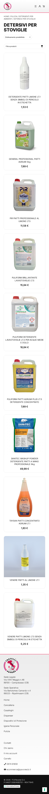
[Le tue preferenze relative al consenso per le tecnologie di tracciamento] (44, 789)
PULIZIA (14, 16)
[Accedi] (39, 6)
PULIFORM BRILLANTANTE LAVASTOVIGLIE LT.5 (24, 279)
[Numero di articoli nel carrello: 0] (43, 6)
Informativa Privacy (12, 786)
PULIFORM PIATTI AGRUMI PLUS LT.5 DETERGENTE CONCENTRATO (24, 400)
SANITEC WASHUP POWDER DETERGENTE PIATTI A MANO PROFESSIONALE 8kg (24, 461)
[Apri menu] (35, 6)
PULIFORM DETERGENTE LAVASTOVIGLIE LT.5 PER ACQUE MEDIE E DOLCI (24, 340)
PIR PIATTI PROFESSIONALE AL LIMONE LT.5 (24, 219)
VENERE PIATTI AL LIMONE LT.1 (24, 580)
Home (6, 16)
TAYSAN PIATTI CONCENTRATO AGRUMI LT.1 (24, 522)
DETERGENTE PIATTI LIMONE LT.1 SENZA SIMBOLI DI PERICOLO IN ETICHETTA (24, 100)
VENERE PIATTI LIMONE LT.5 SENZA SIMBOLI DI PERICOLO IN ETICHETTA (24, 638)
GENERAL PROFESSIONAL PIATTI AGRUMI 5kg (24, 160)
